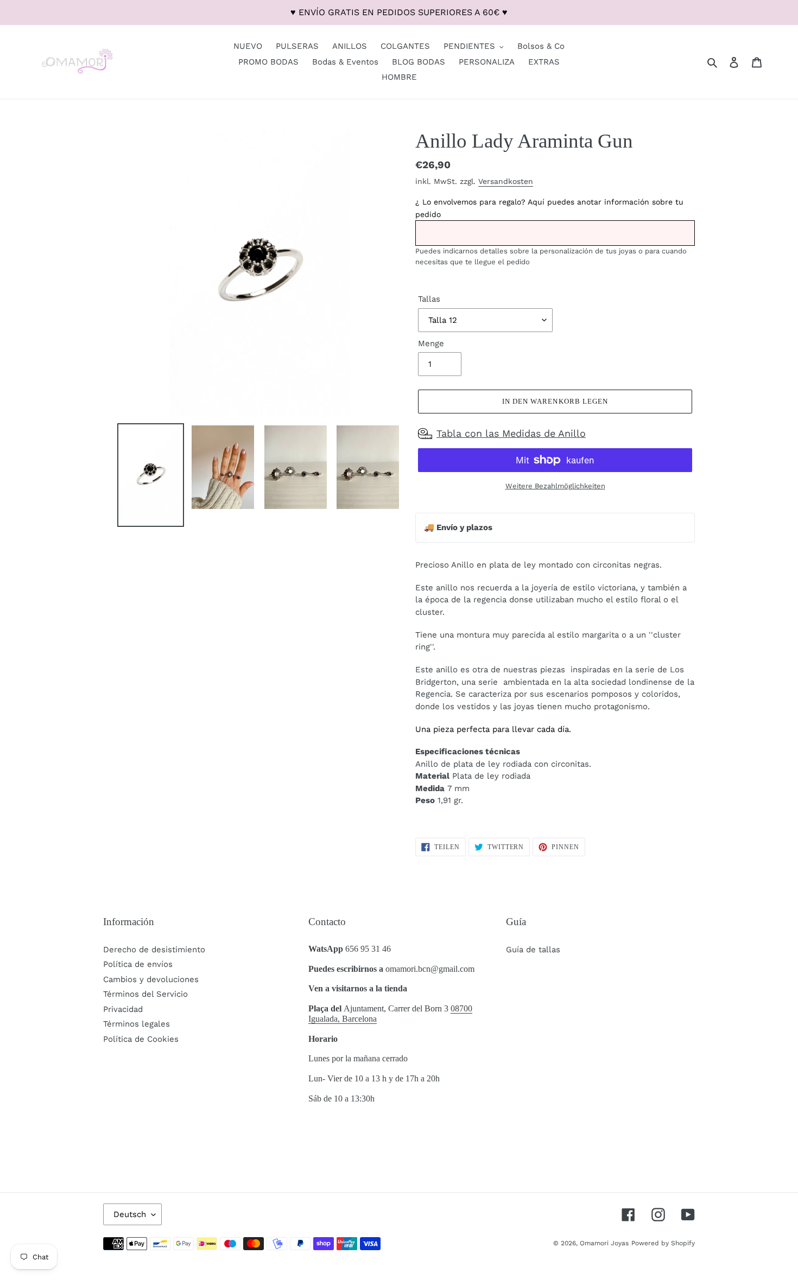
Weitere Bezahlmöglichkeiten (555, 486)
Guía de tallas (533, 949)
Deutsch (129, 1214)
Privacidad (123, 1009)
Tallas (429, 299)
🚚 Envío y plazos (458, 527)
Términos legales (136, 1024)
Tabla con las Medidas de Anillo (511, 433)
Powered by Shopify (663, 1243)
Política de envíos (138, 964)
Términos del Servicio (145, 994)
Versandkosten (505, 181)
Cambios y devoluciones (151, 979)
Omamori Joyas (604, 1243)
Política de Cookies (141, 1039)
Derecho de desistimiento (154, 949)
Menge (431, 343)
